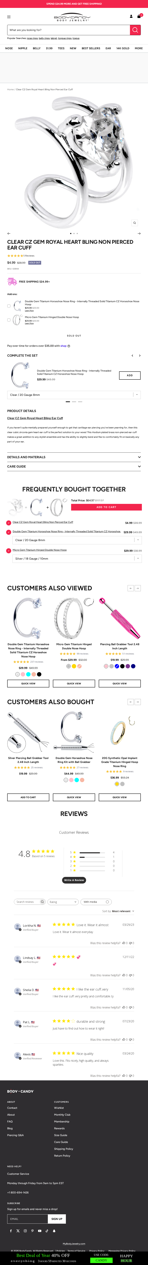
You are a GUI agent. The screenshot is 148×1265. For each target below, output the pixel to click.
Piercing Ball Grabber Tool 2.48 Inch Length (119, 646)
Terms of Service (76, 1251)
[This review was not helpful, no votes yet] (130, 943)
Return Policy (62, 1155)
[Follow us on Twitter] (18, 1230)
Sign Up (56, 1219)
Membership (61, 1121)
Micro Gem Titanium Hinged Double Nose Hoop (74, 646)
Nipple (22, 48)
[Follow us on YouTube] (39, 1230)
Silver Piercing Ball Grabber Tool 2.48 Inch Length (28, 760)
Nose (9, 48)
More (139, 48)
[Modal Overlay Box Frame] (74, 1258)
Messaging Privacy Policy (121, 1251)
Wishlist (59, 1108)
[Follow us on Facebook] (10, 1230)
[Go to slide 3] (77, 233)
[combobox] (63, 902)
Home (10, 89)
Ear (108, 48)
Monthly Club (62, 1114)
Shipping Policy (63, 1148)
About (11, 1114)
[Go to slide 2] (74, 233)
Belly (37, 48)
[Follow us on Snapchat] (54, 1230)
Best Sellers (91, 48)
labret (54, 38)
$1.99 (49, 48)
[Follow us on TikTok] (47, 1230)
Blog (10, 1128)
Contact (12, 1108)
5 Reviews (28, 255)
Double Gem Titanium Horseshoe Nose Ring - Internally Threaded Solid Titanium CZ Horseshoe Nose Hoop (28, 650)
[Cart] (139, 17)
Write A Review (74, 880)
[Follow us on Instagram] (25, 1230)
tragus (76, 38)
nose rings (32, 38)
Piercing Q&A (15, 1135)
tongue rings (64, 38)
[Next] (139, 233)
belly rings (44, 38)
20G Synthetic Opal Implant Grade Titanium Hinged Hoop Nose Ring (119, 762)
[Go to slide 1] (70, 233)
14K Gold (122, 48)
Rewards (59, 1128)
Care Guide (61, 1142)
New (73, 48)
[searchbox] (26, 902)
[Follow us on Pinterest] (32, 1230)
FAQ (10, 1121)
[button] (131, 588)
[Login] (131, 17)
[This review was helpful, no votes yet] (124, 943)
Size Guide (60, 1135)
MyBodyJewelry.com (74, 1243)
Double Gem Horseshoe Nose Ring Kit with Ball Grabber (74, 760)
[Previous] (8, 233)
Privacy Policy (96, 1251)
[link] (17, 674)
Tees (61, 48)
